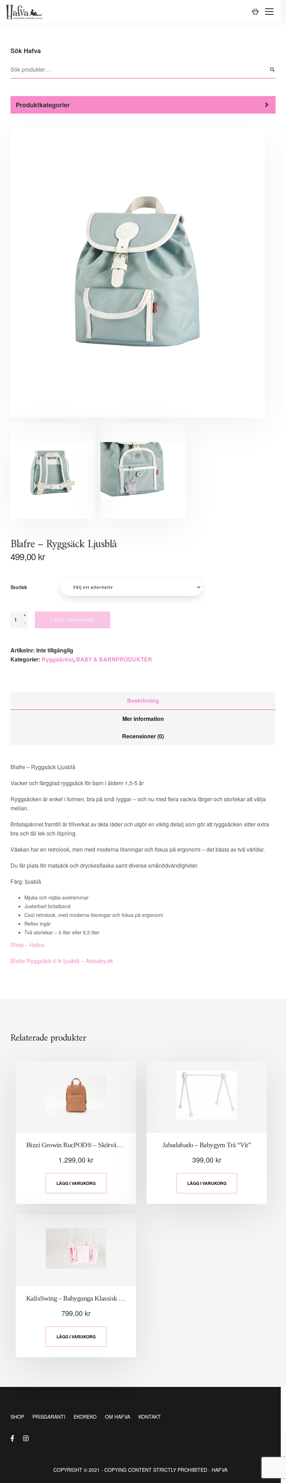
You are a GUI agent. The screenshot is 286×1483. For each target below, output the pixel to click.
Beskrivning (143, 700)
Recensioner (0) (143, 736)
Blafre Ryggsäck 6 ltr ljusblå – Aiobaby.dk (61, 961)
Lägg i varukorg (72, 620)
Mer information (143, 719)
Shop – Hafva (27, 945)
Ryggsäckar (57, 659)
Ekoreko (85, 1416)
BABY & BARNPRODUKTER (114, 659)
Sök (272, 70)
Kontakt (149, 1416)
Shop (17, 1416)
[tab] (143, 701)
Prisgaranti (48, 1416)
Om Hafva (117, 1416)
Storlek (18, 587)
